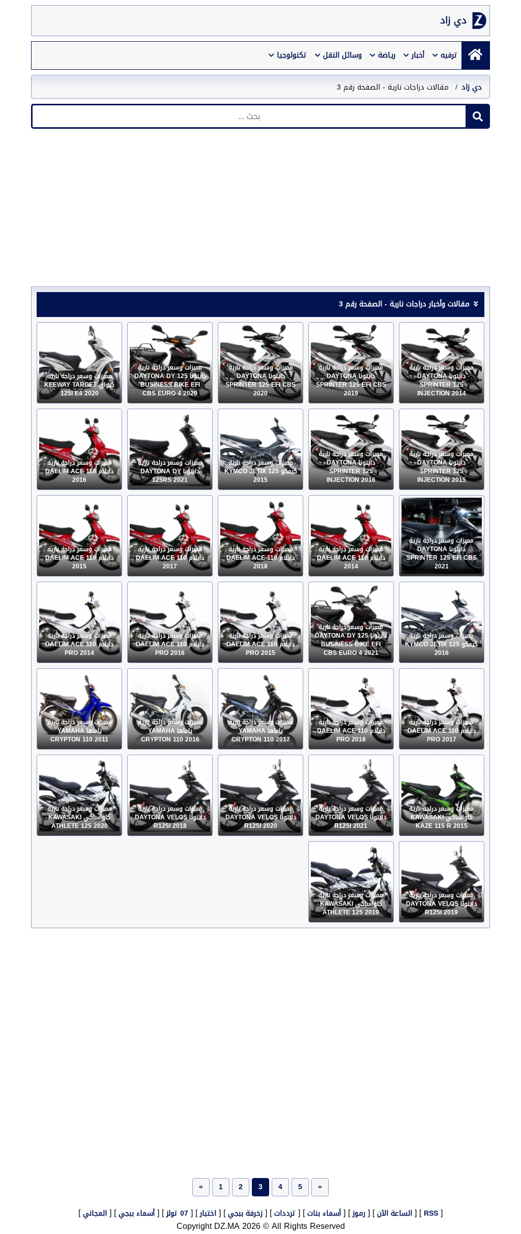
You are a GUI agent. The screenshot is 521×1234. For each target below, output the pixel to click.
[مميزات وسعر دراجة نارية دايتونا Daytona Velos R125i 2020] (260, 795)
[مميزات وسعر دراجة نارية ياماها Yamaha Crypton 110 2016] (170, 709)
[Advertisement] (260, 210)
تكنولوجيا (292, 55)
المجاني (95, 1213)
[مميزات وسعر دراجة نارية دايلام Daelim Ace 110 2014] (351, 536)
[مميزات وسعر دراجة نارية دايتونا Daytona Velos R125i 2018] (170, 795)
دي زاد (453, 20)
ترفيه (449, 55)
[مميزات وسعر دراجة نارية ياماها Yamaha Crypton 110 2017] (260, 709)
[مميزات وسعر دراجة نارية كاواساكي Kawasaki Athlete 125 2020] (79, 795)
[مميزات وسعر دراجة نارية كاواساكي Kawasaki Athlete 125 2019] (351, 882)
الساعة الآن (394, 1213)
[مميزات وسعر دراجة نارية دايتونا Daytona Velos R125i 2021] (351, 795)
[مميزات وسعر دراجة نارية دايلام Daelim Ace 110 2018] (260, 536)
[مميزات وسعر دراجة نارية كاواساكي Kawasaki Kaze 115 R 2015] (441, 795)
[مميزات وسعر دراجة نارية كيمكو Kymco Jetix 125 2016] (441, 622)
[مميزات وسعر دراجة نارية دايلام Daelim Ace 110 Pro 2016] (170, 622)
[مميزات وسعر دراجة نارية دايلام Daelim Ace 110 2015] (79, 536)
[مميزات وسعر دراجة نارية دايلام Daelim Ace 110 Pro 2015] (260, 622)
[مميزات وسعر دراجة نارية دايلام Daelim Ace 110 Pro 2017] (441, 709)
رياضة (386, 55)
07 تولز (177, 1213)
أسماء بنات (324, 1213)
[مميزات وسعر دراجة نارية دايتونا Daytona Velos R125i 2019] (441, 882)
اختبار (208, 1213)
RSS (431, 1213)
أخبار (418, 55)
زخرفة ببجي (245, 1213)
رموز (359, 1213)
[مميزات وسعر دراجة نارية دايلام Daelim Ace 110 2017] (170, 536)
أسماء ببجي (137, 1213)
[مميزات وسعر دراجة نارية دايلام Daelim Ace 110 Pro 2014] (79, 622)
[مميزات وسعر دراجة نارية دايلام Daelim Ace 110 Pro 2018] (351, 709)
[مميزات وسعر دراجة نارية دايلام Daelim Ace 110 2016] (79, 449)
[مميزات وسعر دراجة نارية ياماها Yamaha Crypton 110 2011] (79, 709)
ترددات (285, 1213)
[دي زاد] (475, 55)
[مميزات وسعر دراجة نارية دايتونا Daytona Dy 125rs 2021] (170, 449)
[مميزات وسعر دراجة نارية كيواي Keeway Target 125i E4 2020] (79, 363)
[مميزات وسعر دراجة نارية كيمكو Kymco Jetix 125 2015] (260, 449)
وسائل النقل (342, 55)
